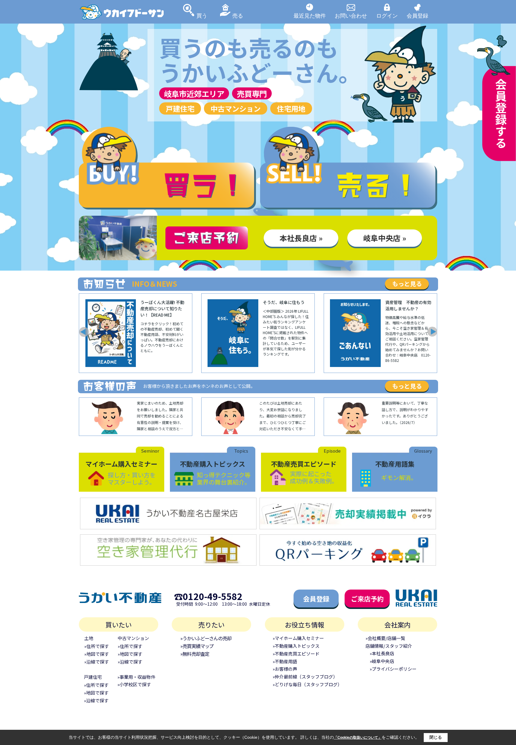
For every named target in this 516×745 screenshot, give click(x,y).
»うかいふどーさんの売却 (205, 638)
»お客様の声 (285, 669)
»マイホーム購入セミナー (298, 638)
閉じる (435, 737)
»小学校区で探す (134, 684)
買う (201, 15)
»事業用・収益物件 (136, 677)
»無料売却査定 (194, 653)
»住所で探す (96, 646)
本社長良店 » (301, 237)
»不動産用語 (285, 661)
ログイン (387, 15)
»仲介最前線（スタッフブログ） (305, 676)
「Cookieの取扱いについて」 (358, 737)
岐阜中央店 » (384, 237)
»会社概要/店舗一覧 (385, 638)
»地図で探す (96, 654)
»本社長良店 (382, 653)
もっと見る (407, 283)
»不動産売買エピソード (296, 653)
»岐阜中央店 (382, 661)
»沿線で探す (96, 661)
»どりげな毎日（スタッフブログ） (307, 684)
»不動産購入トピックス (296, 646)
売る (237, 15)
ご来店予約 (367, 598)
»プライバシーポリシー (393, 669)
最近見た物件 (310, 15)
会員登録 (417, 15)
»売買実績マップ (197, 646)
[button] (83, 332)
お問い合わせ (351, 15)
